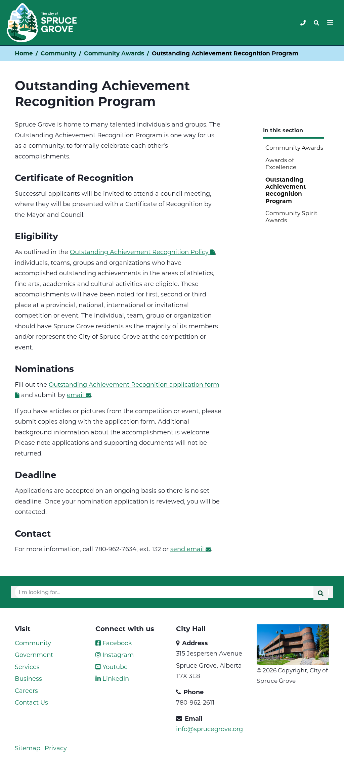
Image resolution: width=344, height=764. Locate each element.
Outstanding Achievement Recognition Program (285, 190)
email (75, 395)
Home (24, 53)
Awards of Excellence (280, 163)
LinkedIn (115, 678)
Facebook (116, 643)
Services (27, 667)
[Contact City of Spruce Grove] (303, 22)
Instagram (117, 655)
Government (34, 655)
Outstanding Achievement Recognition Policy (139, 252)
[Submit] (320, 593)
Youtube (114, 667)
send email (187, 549)
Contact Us (31, 702)
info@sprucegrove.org (209, 729)
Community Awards (114, 53)
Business (28, 678)
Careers (26, 690)
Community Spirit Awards (291, 216)
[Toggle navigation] (316, 23)
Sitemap (27, 748)
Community (58, 53)
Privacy (56, 748)
